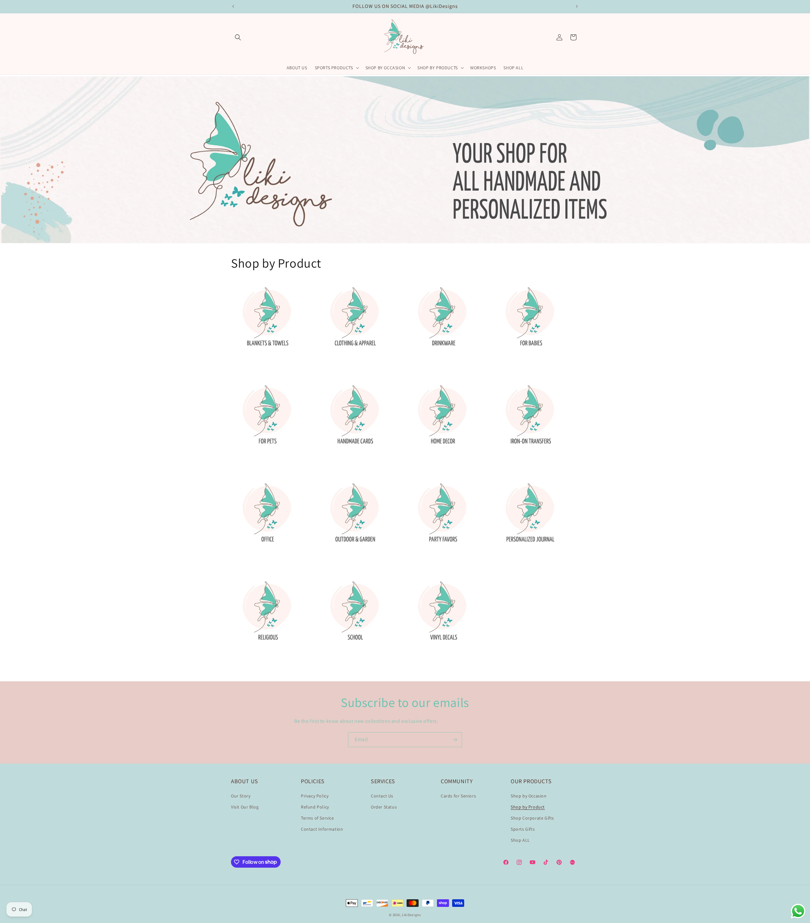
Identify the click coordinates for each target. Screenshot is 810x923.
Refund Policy (315, 807)
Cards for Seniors (458, 796)
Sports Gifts (523, 829)
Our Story (240, 796)
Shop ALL (520, 840)
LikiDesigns (411, 915)
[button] (238, 37)
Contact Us (382, 796)
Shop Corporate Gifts (532, 818)
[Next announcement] (577, 6)
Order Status (384, 807)
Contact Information (322, 829)
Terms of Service (317, 818)
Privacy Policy (314, 796)
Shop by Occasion (529, 796)
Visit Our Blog (245, 807)
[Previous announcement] (233, 6)
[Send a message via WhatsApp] (798, 911)
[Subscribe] (455, 739)
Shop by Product (528, 807)
